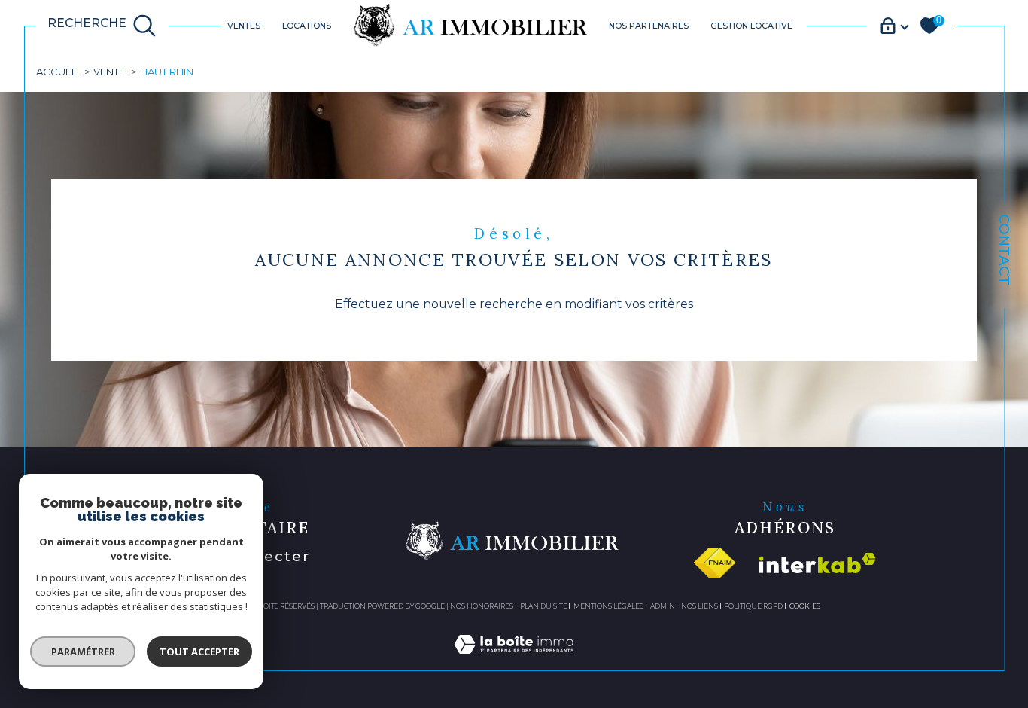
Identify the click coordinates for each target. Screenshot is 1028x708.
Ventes (243, 25)
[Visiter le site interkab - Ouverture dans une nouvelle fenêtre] (817, 563)
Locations (306, 25)
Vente (109, 72)
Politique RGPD (753, 606)
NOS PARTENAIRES (649, 25)
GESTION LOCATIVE (751, 25)
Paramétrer (83, 651)
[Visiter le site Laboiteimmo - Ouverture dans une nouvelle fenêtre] (513, 662)
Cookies (804, 606)
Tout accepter (199, 651)
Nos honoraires (481, 606)
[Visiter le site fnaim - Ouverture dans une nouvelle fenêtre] (714, 563)
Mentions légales (608, 606)
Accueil (57, 72)
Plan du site (543, 606)
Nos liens (699, 606)
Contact (1004, 249)
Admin (662, 606)
